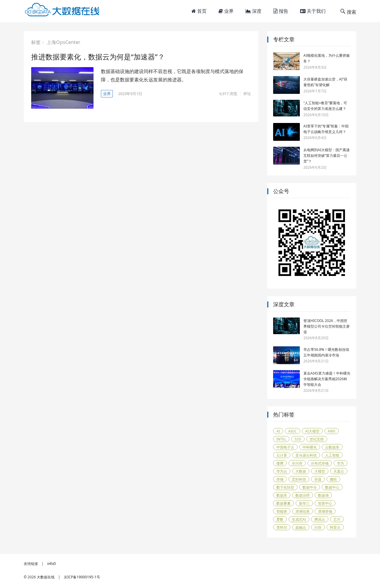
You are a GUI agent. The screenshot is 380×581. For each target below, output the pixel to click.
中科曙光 (310, 447)
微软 (333, 479)
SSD (297, 439)
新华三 (304, 503)
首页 (201, 11)
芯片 (337, 519)
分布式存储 (320, 463)
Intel (281, 439)
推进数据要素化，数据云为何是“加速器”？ (98, 56)
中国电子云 (285, 447)
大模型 (319, 471)
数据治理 (302, 495)
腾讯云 (319, 519)
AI (278, 431)
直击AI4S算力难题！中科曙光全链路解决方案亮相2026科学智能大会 (326, 379)
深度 (256, 11)
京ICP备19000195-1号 (82, 577)
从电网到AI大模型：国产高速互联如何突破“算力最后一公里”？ (326, 155)
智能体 (281, 511)
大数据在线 (46, 577)
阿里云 (335, 527)
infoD (51, 563)
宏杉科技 (299, 479)
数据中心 (332, 487)
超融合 (300, 527)
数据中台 (310, 487)
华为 (340, 463)
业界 (228, 11)
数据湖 (323, 495)
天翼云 (338, 471)
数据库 (281, 495)
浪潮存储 (325, 511)
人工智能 (332, 455)
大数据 (300, 471)
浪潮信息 (302, 511)
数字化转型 (285, 487)
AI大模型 (312, 431)
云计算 (281, 455)
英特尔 (281, 527)
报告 (283, 11)
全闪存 (297, 463)
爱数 (280, 519)
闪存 (318, 527)
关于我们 (315, 11)
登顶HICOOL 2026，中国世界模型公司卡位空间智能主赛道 (326, 326)
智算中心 (325, 503)
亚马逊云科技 (306, 455)
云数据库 (332, 447)
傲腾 (280, 463)
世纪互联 (317, 439)
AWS (331, 431)
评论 (247, 93)
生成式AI (299, 519)
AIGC (292, 431)
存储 (280, 479)
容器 (318, 479)
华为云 (281, 471)
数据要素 (283, 503)
